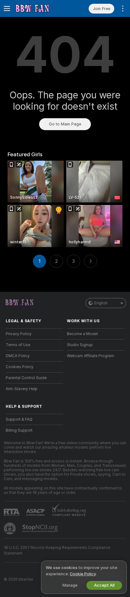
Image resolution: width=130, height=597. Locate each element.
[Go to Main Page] (39, 8)
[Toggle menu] (7, 8)
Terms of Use (18, 345)
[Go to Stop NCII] (40, 528)
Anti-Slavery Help (22, 389)
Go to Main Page (65, 124)
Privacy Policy (19, 334)
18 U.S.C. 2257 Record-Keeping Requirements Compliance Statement (57, 550)
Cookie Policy (83, 574)
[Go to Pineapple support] (10, 528)
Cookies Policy (19, 367)
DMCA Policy (18, 356)
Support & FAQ (19, 419)
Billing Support (19, 430)
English (101, 303)
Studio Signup (80, 345)
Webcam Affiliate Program (90, 356)
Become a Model (82, 334)
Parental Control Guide (26, 378)
